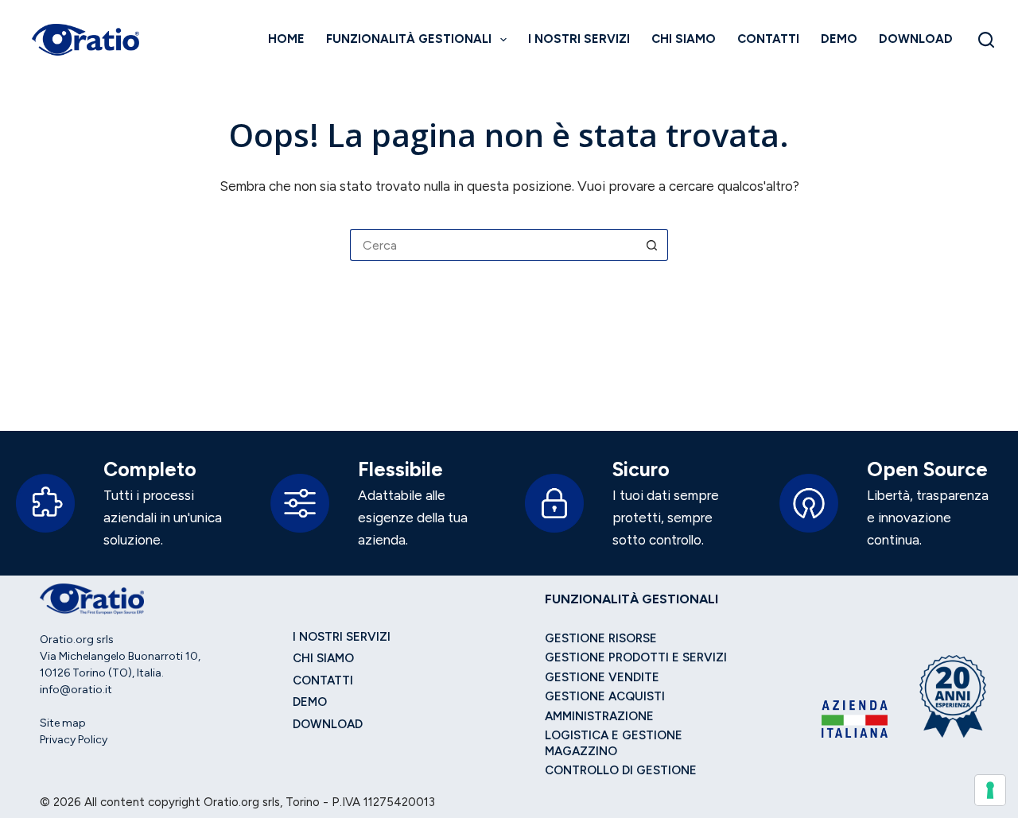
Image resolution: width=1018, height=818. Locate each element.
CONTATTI (768, 39)
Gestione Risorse (601, 638)
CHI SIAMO (683, 39)
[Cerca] (986, 40)
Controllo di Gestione (621, 770)
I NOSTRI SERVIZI (579, 39)
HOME (286, 39)
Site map (63, 723)
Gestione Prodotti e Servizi (636, 657)
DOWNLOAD (916, 39)
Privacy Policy (73, 739)
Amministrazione (599, 716)
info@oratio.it (76, 689)
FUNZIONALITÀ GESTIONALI (409, 39)
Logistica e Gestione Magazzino (613, 743)
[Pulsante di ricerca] (652, 245)
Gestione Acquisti (605, 696)
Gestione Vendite (602, 677)
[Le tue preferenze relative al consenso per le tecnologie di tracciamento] (990, 790)
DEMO (839, 39)
